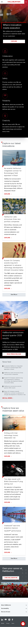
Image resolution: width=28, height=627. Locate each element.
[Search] (26, 2)
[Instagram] (9, 619)
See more (14, 294)
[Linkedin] (2, 619)
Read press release (14, 354)
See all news (7, 398)
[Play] (4, 593)
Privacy (7, 623)
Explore (14, 41)
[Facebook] (12, 619)
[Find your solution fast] (23, 623)
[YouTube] (5, 619)
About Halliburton (6, 605)
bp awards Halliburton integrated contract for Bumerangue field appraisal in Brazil (13, 368)
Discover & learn (5, 611)
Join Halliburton (10, 578)
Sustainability (5, 608)
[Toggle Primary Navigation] (2, 2)
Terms (12, 623)
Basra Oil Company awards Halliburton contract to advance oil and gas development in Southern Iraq (14, 393)
